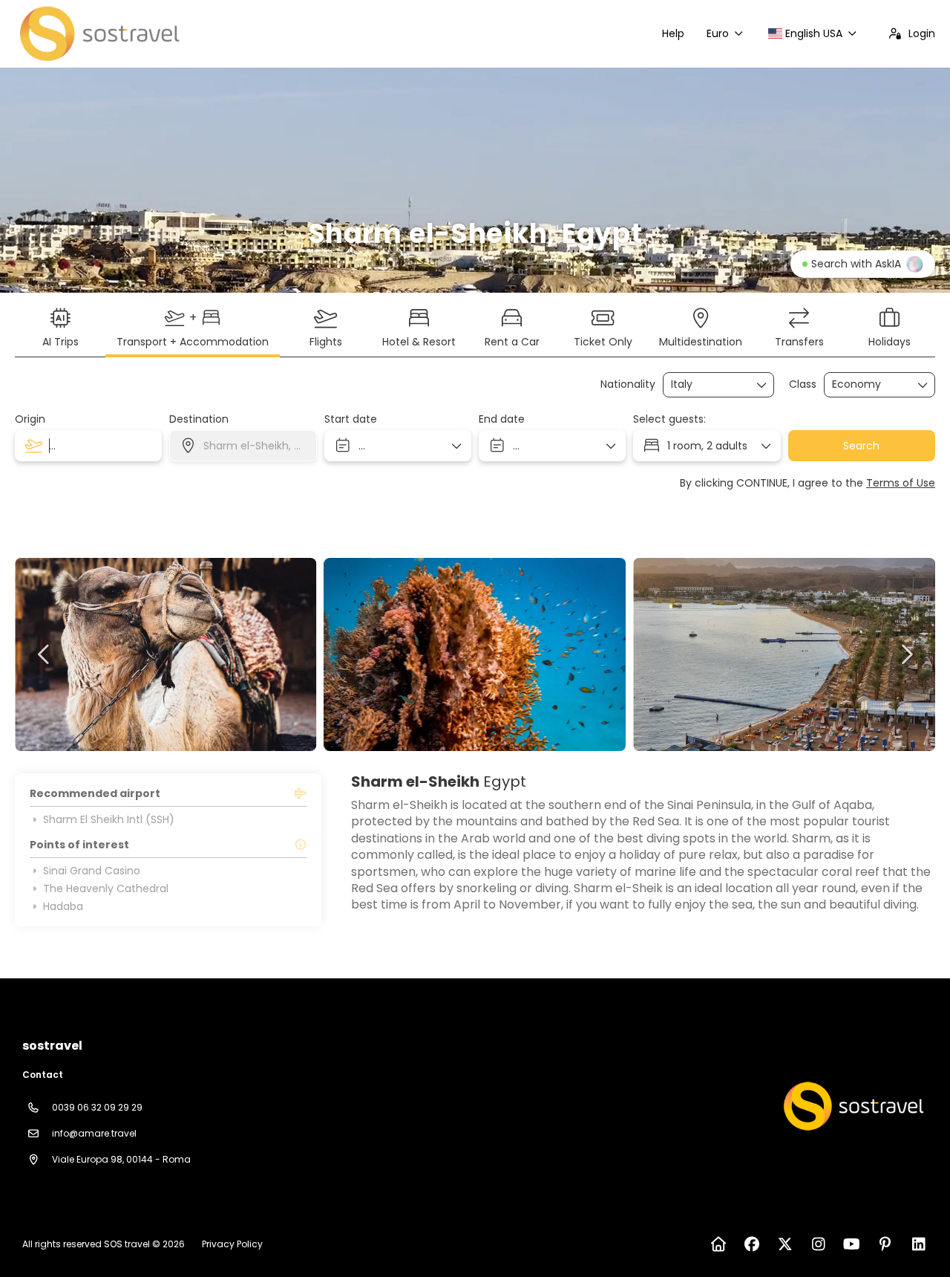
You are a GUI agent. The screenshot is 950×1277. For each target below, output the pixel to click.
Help (673, 33)
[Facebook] (751, 1244)
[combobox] (708, 384)
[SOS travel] (852, 1106)
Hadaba (63, 906)
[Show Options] (762, 385)
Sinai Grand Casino (91, 870)
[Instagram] (818, 1244)
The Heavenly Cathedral (105, 888)
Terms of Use (900, 482)
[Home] (718, 1244)
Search (861, 445)
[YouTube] (851, 1244)
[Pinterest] (885, 1244)
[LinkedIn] (918, 1244)
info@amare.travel (94, 1133)
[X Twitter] (785, 1244)
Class (802, 384)
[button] (44, 654)
